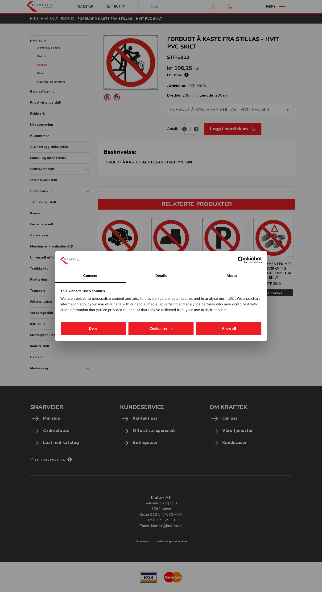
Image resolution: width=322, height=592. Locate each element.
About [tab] (232, 276)
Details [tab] (161, 276)
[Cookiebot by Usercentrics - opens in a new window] (241, 260)
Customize (158, 328)
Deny (93, 328)
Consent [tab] (90, 276)
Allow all (229, 328)
